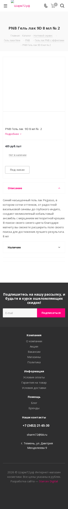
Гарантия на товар (34, 382)
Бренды (34, 408)
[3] (14, 120)
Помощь (34, 397)
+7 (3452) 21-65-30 (36, 425)
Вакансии (34, 351)
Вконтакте (29, 495)
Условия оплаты (34, 377)
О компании (34, 341)
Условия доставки (34, 388)
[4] (17, 120)
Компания (34, 335)
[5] (21, 120)
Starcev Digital (48, 481)
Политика (34, 362)
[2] (10, 120)
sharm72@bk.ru (37, 434)
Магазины (34, 357)
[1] (7, 120)
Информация (34, 371)
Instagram (38, 495)
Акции (34, 346)
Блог (34, 403)
